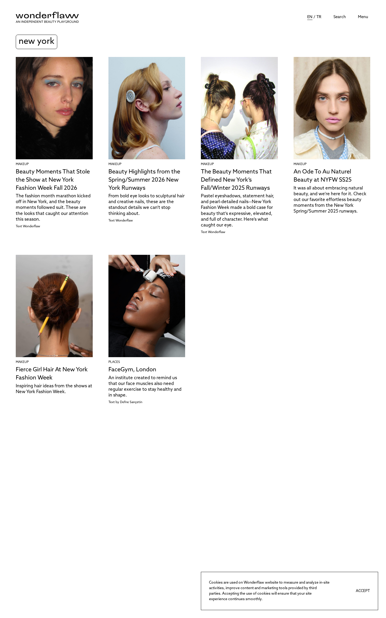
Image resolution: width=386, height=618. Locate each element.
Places (114, 362)
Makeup (22, 164)
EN (309, 17)
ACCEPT (363, 591)
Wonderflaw (31, 226)
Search (339, 17)
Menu (363, 17)
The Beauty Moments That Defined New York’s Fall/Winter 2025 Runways (236, 180)
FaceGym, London (132, 370)
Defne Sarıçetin (131, 402)
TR (318, 17)
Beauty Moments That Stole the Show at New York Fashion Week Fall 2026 (53, 180)
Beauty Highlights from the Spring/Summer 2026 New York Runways (144, 180)
